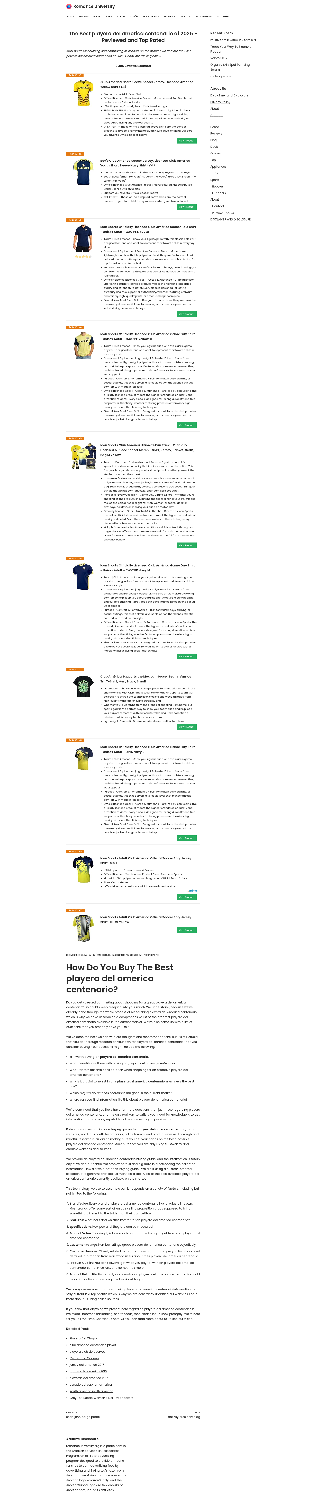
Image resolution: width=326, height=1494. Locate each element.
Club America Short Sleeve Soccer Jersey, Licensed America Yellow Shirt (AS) (147, 84)
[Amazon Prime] (192, 891)
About (214, 109)
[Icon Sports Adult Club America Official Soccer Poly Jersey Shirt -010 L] (83, 869)
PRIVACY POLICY (223, 213)
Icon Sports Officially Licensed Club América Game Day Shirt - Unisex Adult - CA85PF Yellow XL (147, 336)
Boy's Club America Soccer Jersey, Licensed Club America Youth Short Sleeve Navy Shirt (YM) (145, 163)
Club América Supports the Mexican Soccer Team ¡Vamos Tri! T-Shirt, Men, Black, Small (145, 678)
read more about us (153, 1319)
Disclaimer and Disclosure (229, 95)
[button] (158, 16)
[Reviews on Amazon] (83, 256)
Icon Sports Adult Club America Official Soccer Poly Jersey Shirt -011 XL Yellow (145, 919)
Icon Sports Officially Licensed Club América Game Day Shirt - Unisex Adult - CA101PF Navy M (147, 567)
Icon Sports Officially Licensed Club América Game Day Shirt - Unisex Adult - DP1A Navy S (147, 749)
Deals (108, 16)
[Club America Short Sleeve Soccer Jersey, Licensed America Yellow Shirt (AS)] (83, 93)
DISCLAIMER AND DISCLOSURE (212, 16)
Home (70, 16)
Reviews (83, 16)
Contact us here (108, 1319)
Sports (215, 180)
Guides (121, 16)
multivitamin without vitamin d (233, 40)
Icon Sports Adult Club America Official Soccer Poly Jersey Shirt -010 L (145, 860)
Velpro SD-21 (219, 58)
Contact (216, 115)
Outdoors (219, 193)
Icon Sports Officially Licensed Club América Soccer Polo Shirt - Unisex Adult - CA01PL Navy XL (148, 229)
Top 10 (134, 16)
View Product (186, 140)
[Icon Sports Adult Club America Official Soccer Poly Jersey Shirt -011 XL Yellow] (83, 928)
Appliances (218, 167)
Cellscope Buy (220, 76)
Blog (96, 16)
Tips (215, 173)
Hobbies (218, 186)
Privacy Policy (220, 102)
